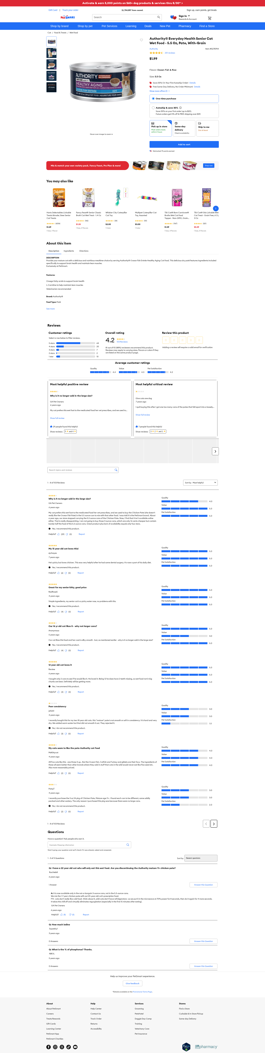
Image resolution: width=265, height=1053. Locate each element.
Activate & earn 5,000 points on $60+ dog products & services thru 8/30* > (132, 3)
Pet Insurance (141, 1034)
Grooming (139, 1008)
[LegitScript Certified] (186, 1047)
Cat (49, 32)
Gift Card (53, 10)
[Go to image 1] (51, 41)
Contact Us (96, 1013)
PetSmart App (52, 1034)
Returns (94, 1023)
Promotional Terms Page (142, 992)
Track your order (70, 10)
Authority (154, 49)
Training (138, 1023)
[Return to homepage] (68, 17)
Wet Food (74, 32)
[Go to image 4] (51, 76)
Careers (50, 1013)
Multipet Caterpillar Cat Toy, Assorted (145, 214)
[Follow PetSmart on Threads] (62, 1047)
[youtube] (75, 1047)
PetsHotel (139, 1013)
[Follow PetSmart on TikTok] (68, 1047)
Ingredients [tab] (69, 251)
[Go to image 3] (51, 64)
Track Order (96, 1018)
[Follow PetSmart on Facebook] (48, 1047)
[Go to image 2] (51, 53)
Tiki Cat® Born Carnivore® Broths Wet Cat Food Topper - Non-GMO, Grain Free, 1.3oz (177, 215)
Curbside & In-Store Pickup (191, 1013)
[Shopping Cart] (213, 18)
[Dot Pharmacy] (206, 1047)
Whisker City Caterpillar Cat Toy (116, 214)
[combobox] (127, 17)
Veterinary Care (142, 1028)
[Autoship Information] (180, 108)
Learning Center (53, 1028)
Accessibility (96, 1028)
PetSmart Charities (54, 1039)
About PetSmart (53, 1008)
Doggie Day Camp (143, 1018)
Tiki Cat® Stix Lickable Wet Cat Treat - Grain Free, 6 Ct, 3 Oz (206, 215)
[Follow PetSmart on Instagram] (55, 1047)
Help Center (96, 1008)
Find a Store (184, 1008)
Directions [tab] (83, 251)
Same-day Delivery (187, 1018)
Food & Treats (60, 32)
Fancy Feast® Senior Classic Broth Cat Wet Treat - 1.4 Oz (88, 214)
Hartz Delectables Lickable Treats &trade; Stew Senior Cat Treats (59, 215)
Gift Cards (51, 1023)
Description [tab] (54, 251)
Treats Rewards (53, 1018)
